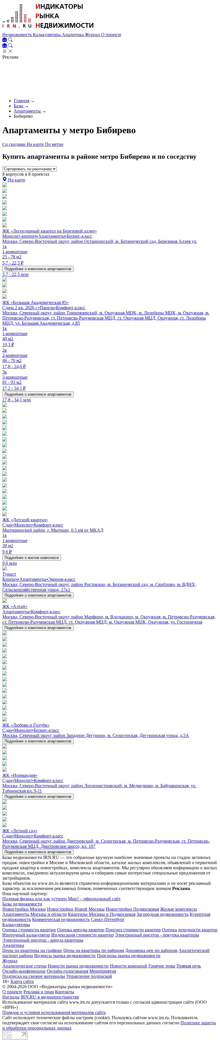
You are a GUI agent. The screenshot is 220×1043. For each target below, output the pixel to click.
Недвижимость (17, 34)
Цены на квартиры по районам (93, 950)
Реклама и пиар (38, 991)
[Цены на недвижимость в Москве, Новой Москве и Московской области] (48, 29)
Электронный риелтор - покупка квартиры (157, 934)
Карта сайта (22, 981)
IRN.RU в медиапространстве (50, 996)
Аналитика (73, 34)
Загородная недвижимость (162, 914)
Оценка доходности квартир (189, 929)
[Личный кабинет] (5, 40)
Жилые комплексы (178, 909)
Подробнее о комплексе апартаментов (38, 269)
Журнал (93, 34)
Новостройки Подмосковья (132, 909)
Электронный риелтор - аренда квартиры (42, 940)
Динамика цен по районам (151, 950)
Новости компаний (128, 965)
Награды (10, 996)
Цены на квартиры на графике (32, 950)
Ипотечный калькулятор (26, 934)
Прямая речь (188, 965)
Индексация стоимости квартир (82, 934)
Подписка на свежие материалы (33, 976)
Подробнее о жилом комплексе (32, 558)
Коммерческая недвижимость (61, 919)
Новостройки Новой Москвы (76, 909)
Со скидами (14, 144)
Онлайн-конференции (24, 971)
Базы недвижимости (22, 903)
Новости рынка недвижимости (78, 965)
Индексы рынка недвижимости (65, 955)
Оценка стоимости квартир (29, 929)
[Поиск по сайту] (10, 40)
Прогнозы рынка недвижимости (128, 955)
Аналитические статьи (24, 965)
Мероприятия (102, 971)
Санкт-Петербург (108, 919)
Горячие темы (161, 965)
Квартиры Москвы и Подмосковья (101, 914)
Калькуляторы (47, 34)
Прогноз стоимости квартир (133, 929)
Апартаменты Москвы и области (34, 914)
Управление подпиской (89, 976)
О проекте (111, 34)
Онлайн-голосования (67, 971)
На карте (36, 144)
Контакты (64, 991)
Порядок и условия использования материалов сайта (54, 1012)
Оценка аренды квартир (80, 929)
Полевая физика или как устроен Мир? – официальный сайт (61, 898)
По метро (54, 144)
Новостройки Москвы (24, 909)
